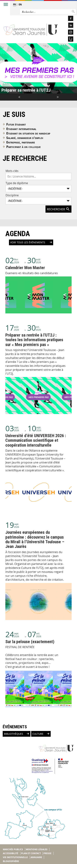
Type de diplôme (17, 183)
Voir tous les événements (28, 242)
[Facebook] (67, 19)
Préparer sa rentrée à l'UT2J (25, 90)
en (20, 4)
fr (14, 4)
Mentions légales (36, 849)
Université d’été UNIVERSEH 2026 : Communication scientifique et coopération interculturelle (35, 440)
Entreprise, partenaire (20, 142)
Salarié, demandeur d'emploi (24, 138)
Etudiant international (21, 129)
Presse (47, 853)
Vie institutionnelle (15, 857)
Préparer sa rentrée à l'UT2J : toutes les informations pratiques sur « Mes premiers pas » (34, 340)
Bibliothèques (13, 733)
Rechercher (56, 209)
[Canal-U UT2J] (67, 39)
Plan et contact (31, 853)
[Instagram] (67, 33)
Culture (37, 733)
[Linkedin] (67, 26)
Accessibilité (10, 853)
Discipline (12, 195)
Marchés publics (13, 849)
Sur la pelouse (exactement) (29, 641)
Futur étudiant (16, 124)
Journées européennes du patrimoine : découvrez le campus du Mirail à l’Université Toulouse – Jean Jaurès (34, 539)
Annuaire (36, 857)
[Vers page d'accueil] (31, 29)
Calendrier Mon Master (25, 267)
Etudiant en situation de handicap (28, 133)
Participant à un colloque (23, 147)
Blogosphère (11, 861)
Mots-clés (12, 171)
